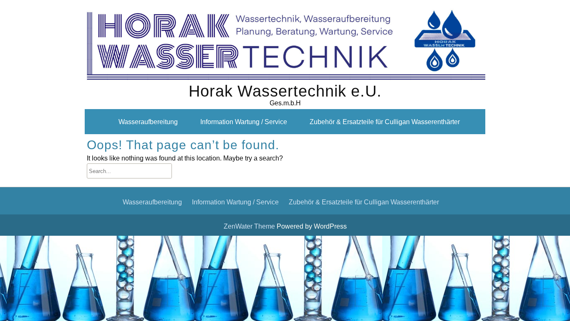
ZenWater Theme (250, 226)
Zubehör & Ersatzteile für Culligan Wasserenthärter (385, 121)
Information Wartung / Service (243, 121)
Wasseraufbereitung (148, 121)
